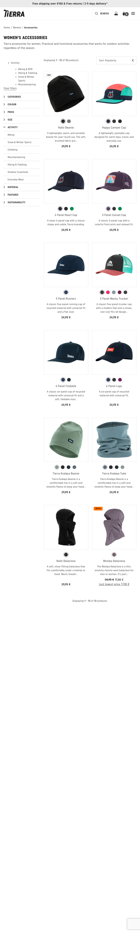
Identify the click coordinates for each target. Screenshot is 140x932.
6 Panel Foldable (66, 386)
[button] (124, 13)
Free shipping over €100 (47, 3)
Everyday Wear (16, 179)
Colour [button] (12, 104)
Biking (11, 134)
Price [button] (11, 112)
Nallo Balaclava (66, 561)
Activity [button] (13, 127)
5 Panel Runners (66, 298)
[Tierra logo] (14, 13)
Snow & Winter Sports (20, 142)
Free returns (74, 3)
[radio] (63, 121)
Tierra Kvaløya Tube (114, 473)
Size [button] (10, 119)
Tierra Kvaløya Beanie (66, 473)
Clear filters (10, 88)
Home (7, 27)
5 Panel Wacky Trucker (114, 298)
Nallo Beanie (66, 127)
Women (17, 27)
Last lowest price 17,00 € (114, 584)
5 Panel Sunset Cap (114, 215)
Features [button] (13, 194)
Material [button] (13, 187)
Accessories (31, 27)
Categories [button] (14, 96)
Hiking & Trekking (17, 164)
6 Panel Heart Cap (66, 215)
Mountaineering (16, 157)
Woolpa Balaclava (114, 561)
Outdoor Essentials (18, 172)
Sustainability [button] (16, 202)
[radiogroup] (66, 121)
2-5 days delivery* (96, 3)
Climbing (13, 149)
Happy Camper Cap (114, 127)
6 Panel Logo (114, 386)
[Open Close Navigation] (133, 13)
